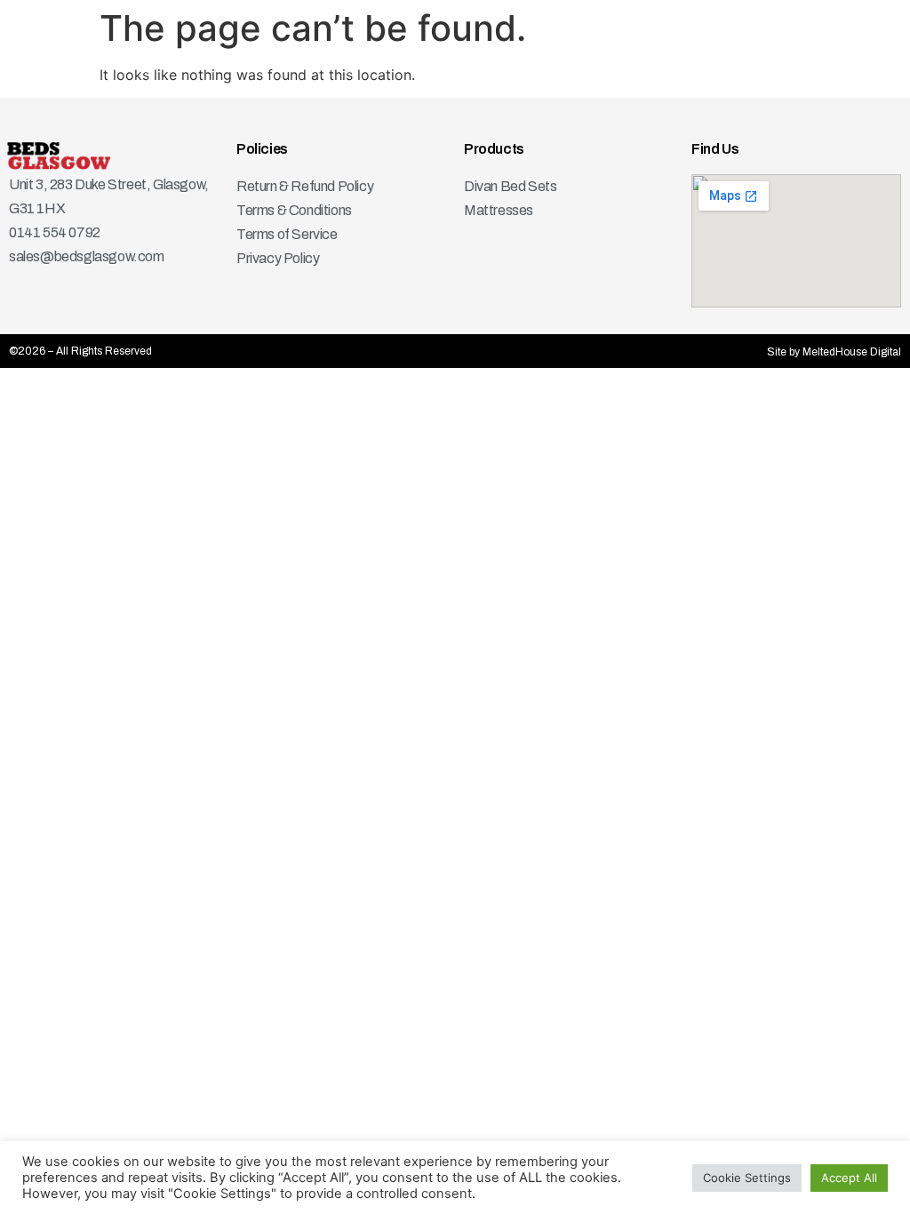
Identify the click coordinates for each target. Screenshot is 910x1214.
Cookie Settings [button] (747, 1177)
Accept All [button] (849, 1177)
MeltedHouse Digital (851, 352)
